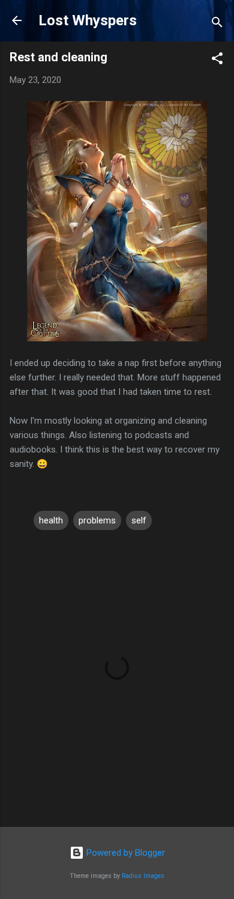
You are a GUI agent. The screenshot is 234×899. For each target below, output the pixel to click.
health (51, 520)
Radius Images (143, 876)
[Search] (217, 24)
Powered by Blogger (124, 852)
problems (97, 520)
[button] (217, 60)
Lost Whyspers (87, 20)
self (138, 520)
